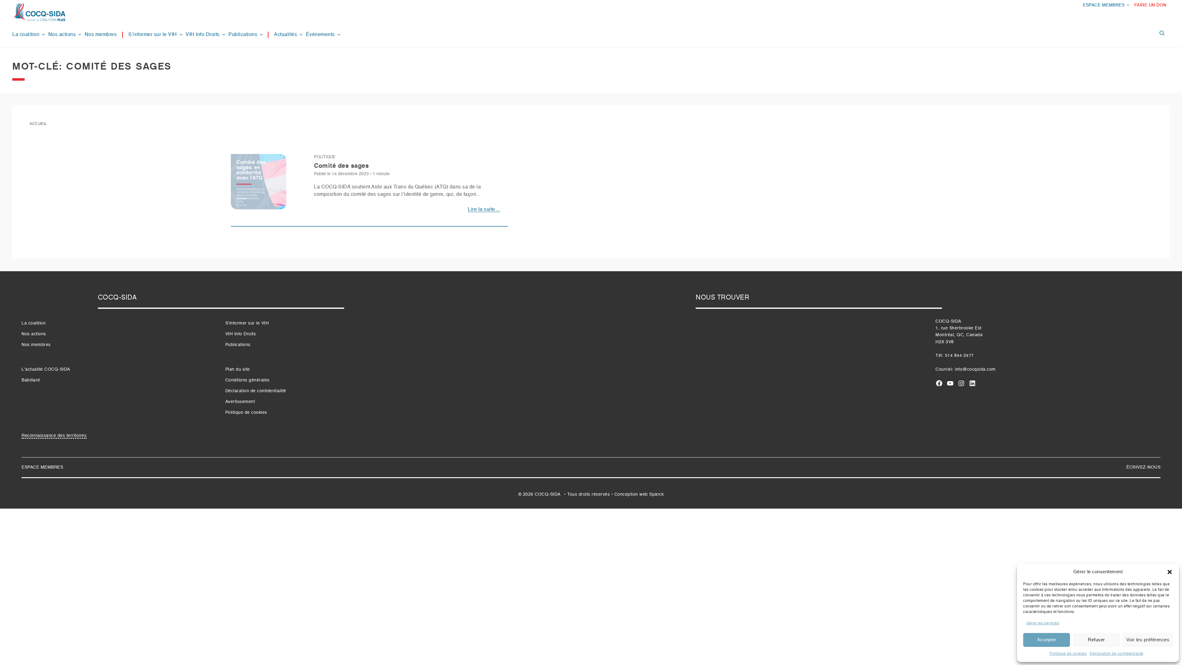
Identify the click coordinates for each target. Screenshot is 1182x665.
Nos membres (101, 34)
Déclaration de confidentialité (1116, 654)
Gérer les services (1042, 623)
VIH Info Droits (203, 34)
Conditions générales (247, 380)
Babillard (31, 380)
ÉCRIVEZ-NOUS (1143, 467)
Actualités (285, 34)
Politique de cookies (1068, 654)
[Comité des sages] (258, 184)
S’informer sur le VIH (152, 34)
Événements (320, 34)
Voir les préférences (1147, 640)
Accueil (38, 124)
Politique (325, 157)
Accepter (1046, 640)
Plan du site (237, 369)
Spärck (656, 494)
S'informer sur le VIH (247, 323)
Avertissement (240, 402)
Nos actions (62, 34)
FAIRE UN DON (1150, 5)
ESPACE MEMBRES (1103, 5)
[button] (1170, 572)
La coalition (25, 34)
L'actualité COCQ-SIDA (46, 369)
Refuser (1096, 640)
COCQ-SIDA (547, 494)
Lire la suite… (484, 209)
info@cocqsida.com (975, 369)
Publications (242, 34)
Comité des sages (341, 166)
